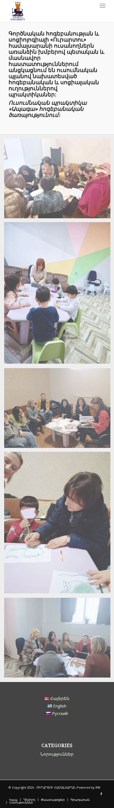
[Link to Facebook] (101, 794)
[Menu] (102, 5)
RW (97, 787)
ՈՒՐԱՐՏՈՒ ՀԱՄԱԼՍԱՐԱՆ (56, 787)
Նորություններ (57, 754)
